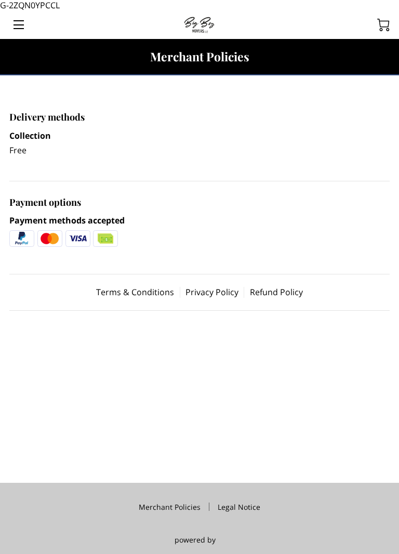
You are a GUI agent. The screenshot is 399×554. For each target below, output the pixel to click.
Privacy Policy (211, 292)
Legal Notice (239, 507)
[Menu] (17, 24)
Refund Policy (276, 292)
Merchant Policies (170, 507)
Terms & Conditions (135, 292)
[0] (383, 25)
